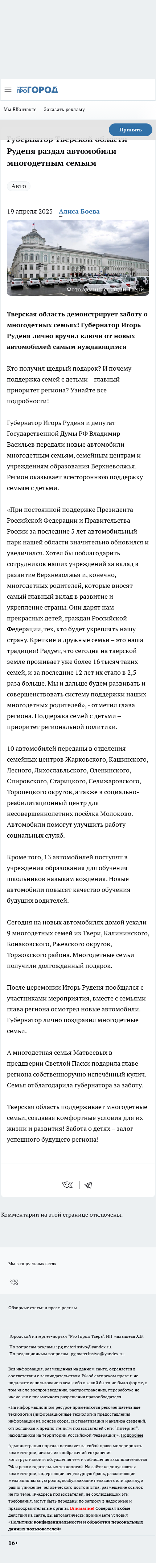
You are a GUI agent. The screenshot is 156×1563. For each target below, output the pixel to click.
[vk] (68, 1185)
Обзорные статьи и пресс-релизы (42, 1307)
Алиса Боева (79, 211)
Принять (130, 129)
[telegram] (90, 1185)
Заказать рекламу (64, 109)
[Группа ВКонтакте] (13, 1282)
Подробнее (132, 1435)
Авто (18, 186)
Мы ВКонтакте (20, 109)
